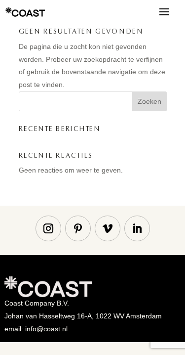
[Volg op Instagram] (48, 228)
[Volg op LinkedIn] (137, 228)
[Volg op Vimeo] (107, 228)
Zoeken (149, 101)
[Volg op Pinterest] (78, 228)
